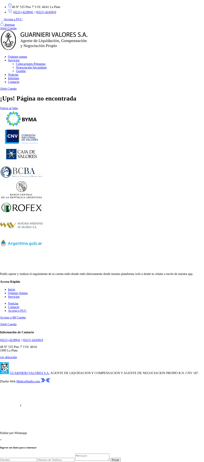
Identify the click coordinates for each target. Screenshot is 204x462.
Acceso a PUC (13, 19)
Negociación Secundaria (31, 67)
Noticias (13, 74)
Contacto (13, 82)
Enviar (115, 459)
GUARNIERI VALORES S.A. (30, 373)
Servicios (14, 60)
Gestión (21, 71)
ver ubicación (8, 357)
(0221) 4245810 (46, 12)
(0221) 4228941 (23, 12)
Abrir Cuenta (8, 28)
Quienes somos (17, 56)
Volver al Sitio (9, 108)
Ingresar (9, 24)
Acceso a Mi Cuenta (13, 317)
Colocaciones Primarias (30, 64)
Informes (13, 78)
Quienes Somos (18, 293)
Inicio (11, 289)
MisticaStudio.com (28, 381)
